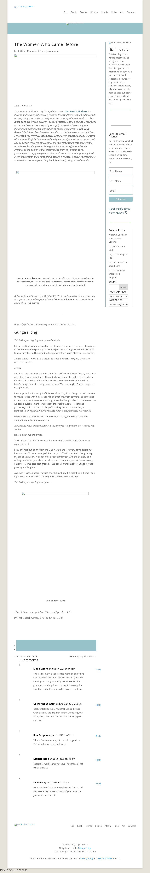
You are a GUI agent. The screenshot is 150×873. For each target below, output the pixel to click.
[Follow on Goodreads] (128, 117)
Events (83, 12)
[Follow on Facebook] (114, 117)
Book (74, 12)
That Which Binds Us (75, 111)
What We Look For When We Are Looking (118, 238)
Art (121, 12)
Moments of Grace (36, 51)
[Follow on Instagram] (121, 117)
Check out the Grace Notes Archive (120, 210)
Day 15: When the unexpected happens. (117, 274)
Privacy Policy (84, 848)
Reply (98, 669)
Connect (131, 12)
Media (104, 12)
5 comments (53, 51)
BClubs (94, 12)
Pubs (114, 12)
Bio (66, 12)
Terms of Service (106, 858)
